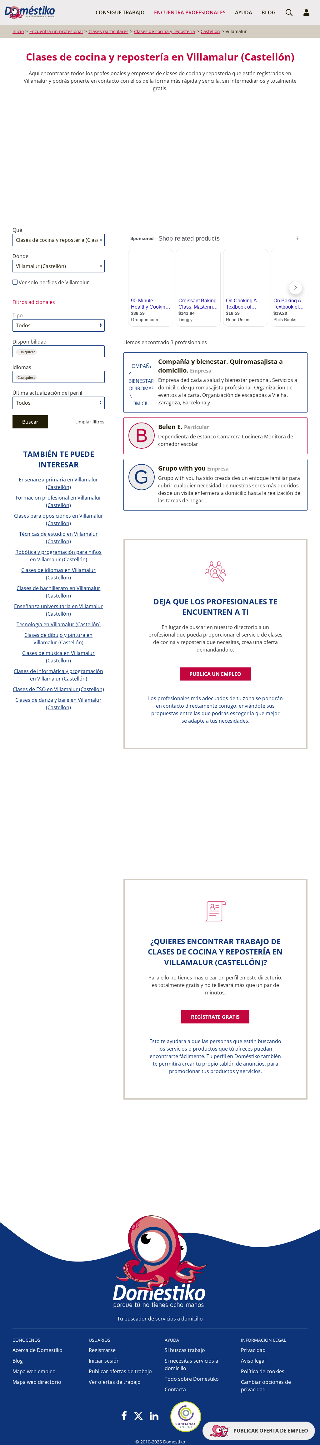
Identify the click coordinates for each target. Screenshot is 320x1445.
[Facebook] (124, 1416)
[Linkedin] (154, 1416)
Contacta (175, 1389)
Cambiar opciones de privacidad (266, 1386)
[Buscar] (289, 12)
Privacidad (253, 1350)
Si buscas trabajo (185, 1350)
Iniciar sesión (104, 1360)
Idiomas (21, 367)
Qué (17, 230)
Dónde (20, 256)
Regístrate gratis (215, 1016)
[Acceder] (306, 12)
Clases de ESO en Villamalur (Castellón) (58, 689)
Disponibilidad (29, 341)
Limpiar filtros (89, 422)
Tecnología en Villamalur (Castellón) (59, 624)
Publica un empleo (215, 674)
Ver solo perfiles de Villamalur (53, 282)
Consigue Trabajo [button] (120, 12)
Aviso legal (253, 1360)
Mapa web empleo (34, 1371)
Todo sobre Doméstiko (192, 1378)
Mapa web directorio (36, 1382)
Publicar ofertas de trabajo (120, 1371)
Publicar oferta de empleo (270, 1430)
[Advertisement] (157, 154)
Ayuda (243, 12)
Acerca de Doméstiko (37, 1350)
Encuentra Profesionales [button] (190, 12)
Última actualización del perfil (47, 392)
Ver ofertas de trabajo (115, 1382)
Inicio (18, 31)
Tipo (17, 315)
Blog (269, 12)
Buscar (30, 421)
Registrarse (102, 1350)
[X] (138, 1416)
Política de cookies (262, 1371)
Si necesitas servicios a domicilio (191, 1364)
